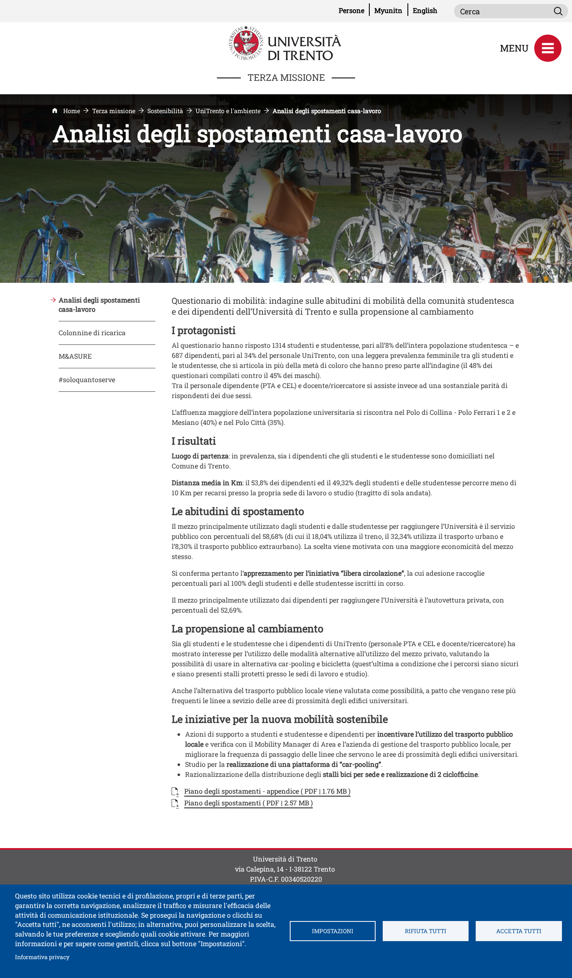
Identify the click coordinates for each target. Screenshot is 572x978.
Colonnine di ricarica (92, 332)
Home (71, 111)
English (425, 10)
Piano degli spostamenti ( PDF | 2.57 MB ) (248, 802)
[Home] (286, 42)
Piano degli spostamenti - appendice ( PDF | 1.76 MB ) (267, 791)
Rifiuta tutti (425, 931)
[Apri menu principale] (547, 48)
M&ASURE (75, 356)
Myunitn (391, 10)
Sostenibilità (165, 111)
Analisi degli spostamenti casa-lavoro (99, 304)
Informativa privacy (42, 957)
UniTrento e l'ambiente (228, 111)
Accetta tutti (518, 931)
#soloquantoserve (87, 379)
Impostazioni (332, 931)
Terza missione (113, 111)
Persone (354, 10)
